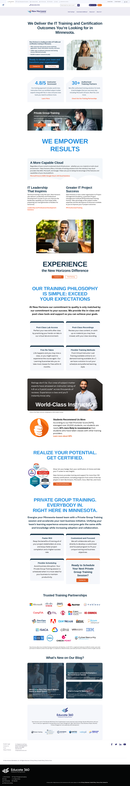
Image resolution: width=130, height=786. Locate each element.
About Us (99, 11)
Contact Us (36, 66)
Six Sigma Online (34, 1)
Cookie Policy (41, 760)
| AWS (43, 176)
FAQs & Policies (7, 750)
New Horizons (11, 1)
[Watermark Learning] (94, 732)
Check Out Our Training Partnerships (84, 98)
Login (126, 1)
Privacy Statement (85, 782)
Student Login (6, 744)
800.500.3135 (35, 5)
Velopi (56, 1)
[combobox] (68, 5)
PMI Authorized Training (74, 208)
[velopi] (83, 732)
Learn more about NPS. (62, 436)
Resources (92, 11)
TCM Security (43, 1)
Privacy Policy (33, 760)
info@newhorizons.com (21, 750)
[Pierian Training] (36, 732)
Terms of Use (48, 760)
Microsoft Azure (35, 176)
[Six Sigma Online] (61, 732)
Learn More (46, 98)
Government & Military (82, 11)
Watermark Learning (64, 1)
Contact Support (118, 1)
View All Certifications (62, 484)
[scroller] (127, 784)
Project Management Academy (22, 1)
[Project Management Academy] (49, 732)
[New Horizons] (36, 11)
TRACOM (50, 1)
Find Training (71, 11)
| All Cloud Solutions (63, 176)
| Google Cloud (51, 176)
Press (4, 748)
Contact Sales (110, 1)
